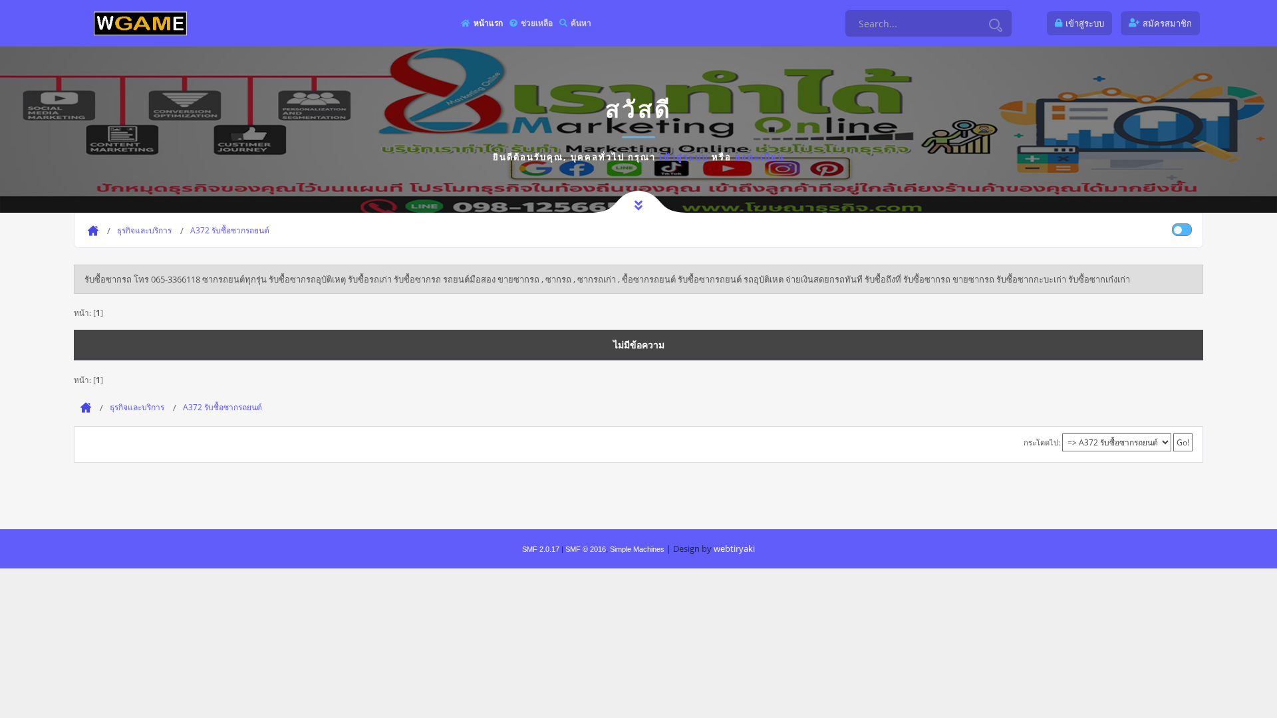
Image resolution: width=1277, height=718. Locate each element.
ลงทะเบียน (760, 157)
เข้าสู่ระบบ (683, 157)
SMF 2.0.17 (540, 549)
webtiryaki (734, 548)
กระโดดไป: (1042, 442)
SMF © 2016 (585, 549)
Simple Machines (637, 549)
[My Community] (140, 23)
